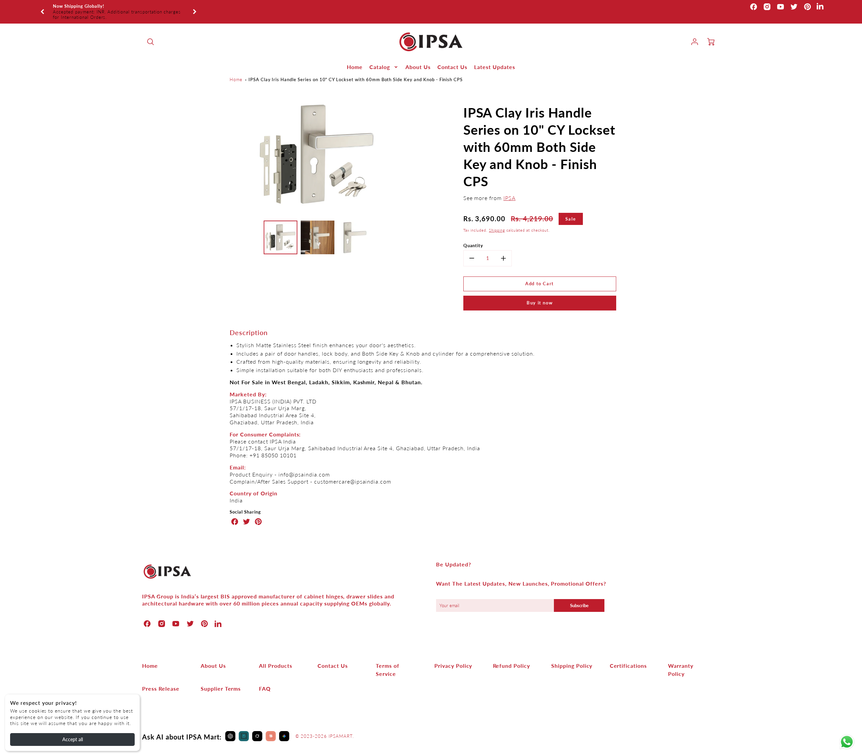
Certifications (628, 657)
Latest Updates (494, 58)
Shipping (497, 222)
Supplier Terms (221, 680)
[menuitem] (354, 59)
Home (355, 58)
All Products (275, 657)
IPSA (509, 189)
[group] (118, 7)
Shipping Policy (571, 657)
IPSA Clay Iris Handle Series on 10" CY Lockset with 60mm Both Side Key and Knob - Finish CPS (355, 71)
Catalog (379, 58)
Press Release (160, 680)
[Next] (194, 7)
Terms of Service (387, 661)
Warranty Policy (680, 661)
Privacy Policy (453, 657)
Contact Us (452, 58)
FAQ (265, 680)
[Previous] (42, 7)
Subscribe (579, 597)
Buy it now (540, 294)
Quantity (473, 237)
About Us (418, 58)
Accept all (72, 739)
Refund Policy (511, 657)
